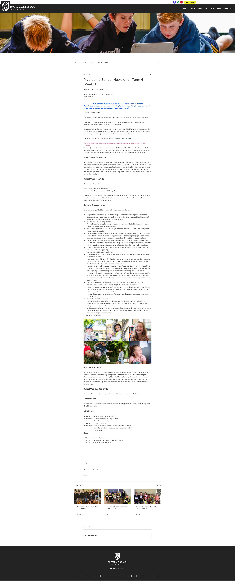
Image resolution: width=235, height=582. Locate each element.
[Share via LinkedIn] (93, 469)
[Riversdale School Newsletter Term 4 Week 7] (117, 496)
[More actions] (150, 74)
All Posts (76, 62)
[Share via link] (98, 469)
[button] (192, 8)
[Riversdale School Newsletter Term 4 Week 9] (87, 496)
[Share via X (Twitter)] (89, 469)
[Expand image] (95, 330)
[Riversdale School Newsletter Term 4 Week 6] (147, 496)
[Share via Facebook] (84, 469)
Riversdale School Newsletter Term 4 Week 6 (146, 508)
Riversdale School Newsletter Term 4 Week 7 (117, 508)
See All (159, 485)
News (84, 62)
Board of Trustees (102, 62)
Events (92, 62)
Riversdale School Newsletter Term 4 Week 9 (87, 508)
